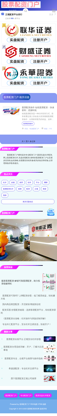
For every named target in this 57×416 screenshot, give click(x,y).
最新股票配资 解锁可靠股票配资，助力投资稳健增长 (20, 282)
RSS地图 (33, 404)
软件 (29, 182)
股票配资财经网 (33, 408)
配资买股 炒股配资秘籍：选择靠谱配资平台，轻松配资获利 (28, 311)
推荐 (21, 182)
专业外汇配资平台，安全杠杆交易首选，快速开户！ (26, 324)
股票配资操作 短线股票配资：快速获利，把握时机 (38, 109)
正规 (36, 188)
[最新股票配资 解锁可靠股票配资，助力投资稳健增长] (49, 282)
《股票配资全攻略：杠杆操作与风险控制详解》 (24, 318)
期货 (44, 188)
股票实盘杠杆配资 (43, 395)
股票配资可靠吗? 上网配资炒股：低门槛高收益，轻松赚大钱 (28, 297)
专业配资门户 (26, 395)
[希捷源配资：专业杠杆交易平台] (50, 368)
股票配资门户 (10, 395)
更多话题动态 (28, 201)
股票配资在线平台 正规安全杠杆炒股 (23, 339)
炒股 (13, 182)
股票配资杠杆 (8, 188)
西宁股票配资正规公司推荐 (23, 378)
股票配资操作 (28, 123)
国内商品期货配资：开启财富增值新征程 (21, 304)
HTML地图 (42, 404)
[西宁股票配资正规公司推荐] (50, 378)
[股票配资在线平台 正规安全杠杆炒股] (50, 339)
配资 (28, 188)
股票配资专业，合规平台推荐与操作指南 (24, 358)
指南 (4, 195)
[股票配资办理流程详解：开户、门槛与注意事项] (50, 348)
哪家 (46, 182)
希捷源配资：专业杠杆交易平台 (23, 368)
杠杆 (4, 182)
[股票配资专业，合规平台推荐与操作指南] (50, 358)
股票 (20, 188)
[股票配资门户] (21, 4)
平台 (37, 182)
